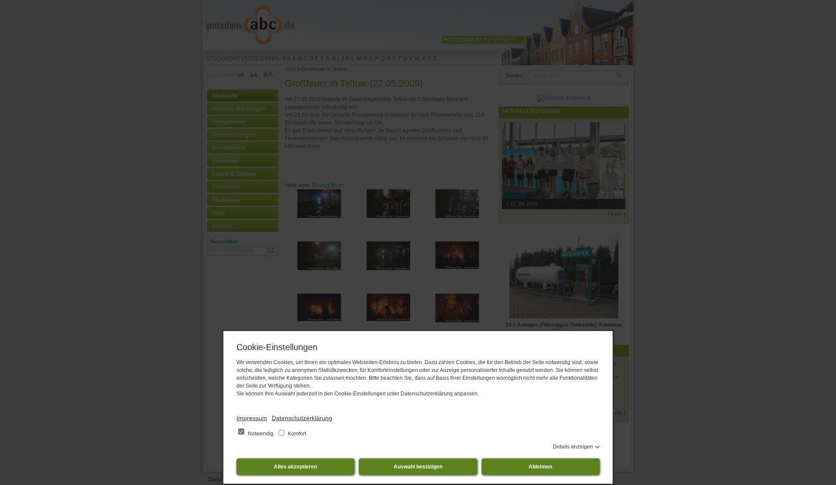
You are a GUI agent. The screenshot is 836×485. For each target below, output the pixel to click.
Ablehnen (540, 467)
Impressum (251, 418)
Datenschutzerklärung (302, 418)
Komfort (296, 434)
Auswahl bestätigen (418, 467)
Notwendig (260, 434)
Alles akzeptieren (295, 467)
